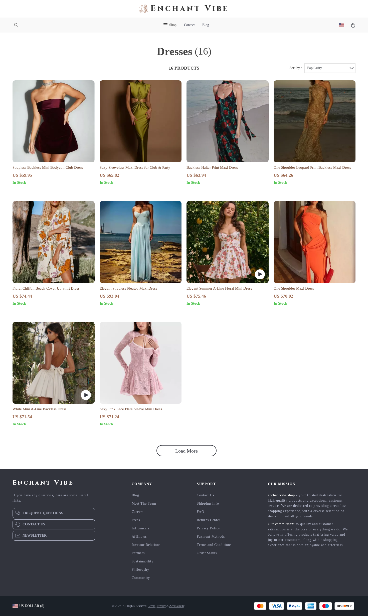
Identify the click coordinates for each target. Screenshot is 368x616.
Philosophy (140, 569)
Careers (137, 512)
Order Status (207, 553)
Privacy (161, 606)
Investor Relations (146, 545)
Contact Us (205, 495)
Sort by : (295, 68)
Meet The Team (144, 503)
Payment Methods (211, 536)
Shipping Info (208, 503)
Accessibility (176, 606)
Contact (189, 25)
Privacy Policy (208, 528)
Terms (151, 606)
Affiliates (139, 536)
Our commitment (281, 524)
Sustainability (142, 561)
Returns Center (208, 520)
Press (136, 520)
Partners (138, 553)
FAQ (200, 512)
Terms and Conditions (214, 545)
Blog (205, 25)
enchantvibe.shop (281, 495)
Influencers (140, 528)
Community (141, 578)
